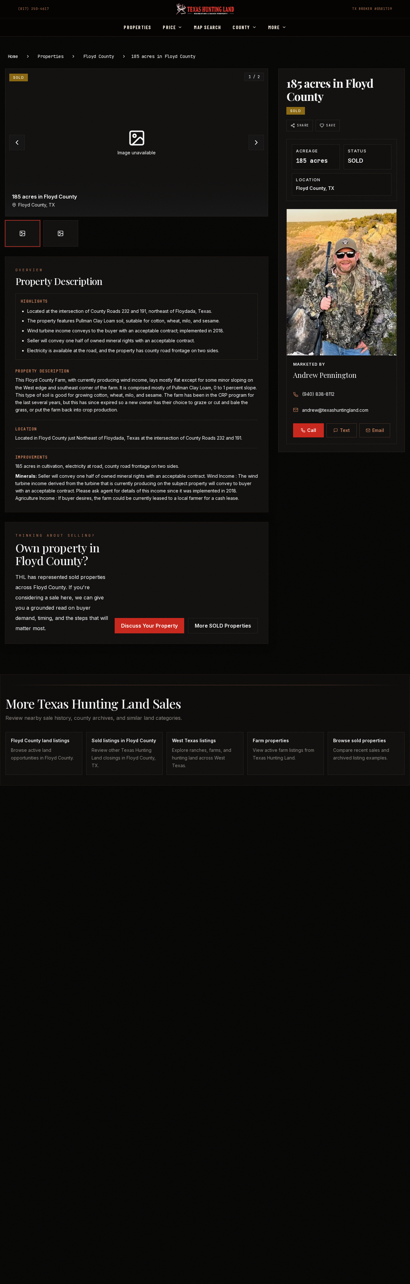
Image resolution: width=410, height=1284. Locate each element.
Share (303, 125)
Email (378, 430)
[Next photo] (256, 142)
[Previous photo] (17, 142)
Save (331, 125)
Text (345, 430)
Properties (50, 56)
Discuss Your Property (149, 625)
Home (13, 56)
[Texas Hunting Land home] (205, 9)
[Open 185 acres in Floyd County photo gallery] (136, 142)
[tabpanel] (136, 158)
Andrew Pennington (325, 375)
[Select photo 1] (22, 233)
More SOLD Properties (223, 625)
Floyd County (98, 56)
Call (311, 430)
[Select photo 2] (60, 233)
